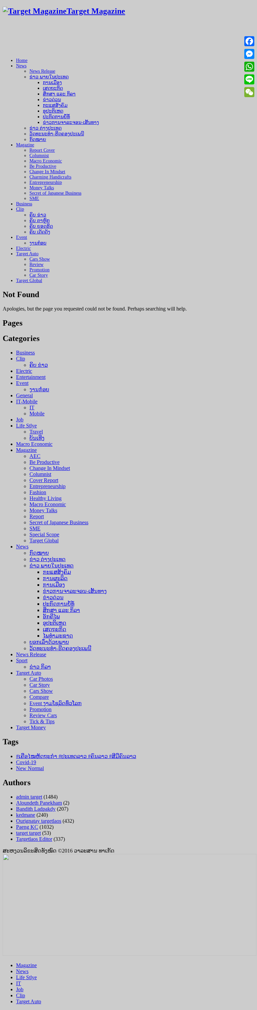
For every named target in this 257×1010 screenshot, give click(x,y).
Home (21, 60)
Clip (20, 209)
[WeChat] (249, 92)
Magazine (25, 144)
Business (24, 203)
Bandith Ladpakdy (36, 809)
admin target (29, 797)
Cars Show (39, 259)
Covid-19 (26, 762)
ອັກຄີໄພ (51, 616)
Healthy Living (45, 498)
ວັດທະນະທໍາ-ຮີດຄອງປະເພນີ (56, 133)
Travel (36, 431)
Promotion (39, 269)
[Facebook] (249, 41)
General (24, 395)
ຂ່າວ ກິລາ (40, 667)
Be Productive (42, 166)
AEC (34, 456)
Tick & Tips (42, 721)
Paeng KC (27, 827)
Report (36, 516)
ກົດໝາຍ (37, 139)
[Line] (249, 79)
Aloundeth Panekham (39, 803)
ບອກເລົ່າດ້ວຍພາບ (49, 642)
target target (28, 833)
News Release (42, 71)
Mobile (37, 413)
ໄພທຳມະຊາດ (58, 635)
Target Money (31, 727)
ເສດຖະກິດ (53, 88)
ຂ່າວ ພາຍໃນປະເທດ (49, 76)
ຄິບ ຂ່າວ (37, 214)
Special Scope (44, 534)
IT (31, 407)
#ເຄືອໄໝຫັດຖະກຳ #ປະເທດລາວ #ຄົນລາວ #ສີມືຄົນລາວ (76, 756)
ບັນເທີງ (37, 438)
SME (34, 198)
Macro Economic (45, 160)
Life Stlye (26, 425)
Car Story (38, 275)
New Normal (30, 768)
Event (21, 237)
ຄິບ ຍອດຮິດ (41, 226)
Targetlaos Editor (34, 839)
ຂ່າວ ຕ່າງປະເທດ (45, 128)
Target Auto (27, 253)
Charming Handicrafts (50, 177)
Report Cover (42, 150)
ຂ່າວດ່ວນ (52, 99)
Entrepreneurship (45, 182)
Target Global (29, 280)
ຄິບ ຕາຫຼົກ (39, 220)
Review (36, 264)
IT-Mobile (26, 401)
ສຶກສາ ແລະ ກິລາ (59, 93)
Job (19, 419)
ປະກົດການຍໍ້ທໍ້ (56, 116)
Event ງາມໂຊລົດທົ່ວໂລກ (55, 703)
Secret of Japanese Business (55, 193)
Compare (39, 697)
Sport (21, 660)
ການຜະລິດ (55, 578)
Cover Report (43, 480)
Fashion (37, 492)
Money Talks (41, 187)
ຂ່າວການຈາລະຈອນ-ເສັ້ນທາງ (71, 122)
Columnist (39, 155)
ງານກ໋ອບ (38, 243)
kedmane (25, 815)
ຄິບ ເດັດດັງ (39, 231)
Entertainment (31, 377)
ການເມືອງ (52, 82)
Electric (23, 248)
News (21, 65)
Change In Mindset (47, 171)
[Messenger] (249, 54)
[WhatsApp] (249, 66)
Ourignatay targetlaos (38, 821)
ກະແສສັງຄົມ (55, 105)
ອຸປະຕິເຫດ (53, 111)
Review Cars (43, 715)
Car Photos (41, 679)
